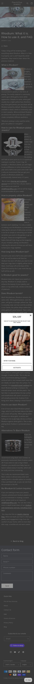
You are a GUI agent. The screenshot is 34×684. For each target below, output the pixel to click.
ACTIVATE (17, 368)
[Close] (30, 315)
